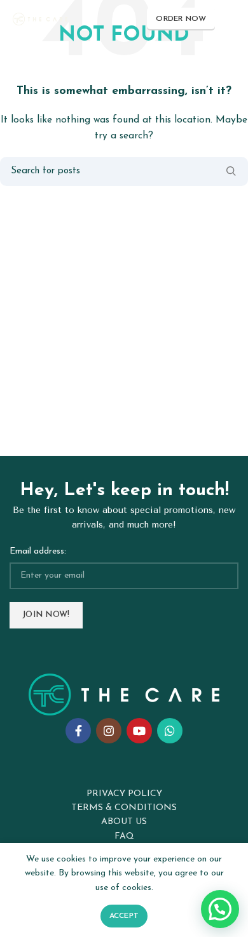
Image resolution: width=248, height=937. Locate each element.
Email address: (38, 551)
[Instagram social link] (108, 730)
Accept (124, 916)
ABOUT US (124, 822)
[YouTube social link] (139, 730)
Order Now (181, 19)
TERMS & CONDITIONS (124, 808)
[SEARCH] (231, 171)
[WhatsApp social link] (170, 730)
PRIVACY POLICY (124, 794)
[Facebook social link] (78, 730)
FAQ (124, 836)
